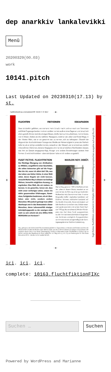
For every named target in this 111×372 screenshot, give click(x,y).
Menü (14, 40)
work (10, 64)
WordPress (41, 361)
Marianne (72, 361)
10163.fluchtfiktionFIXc (67, 274)
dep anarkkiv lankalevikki (55, 22)
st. (10, 103)
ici (10, 263)
